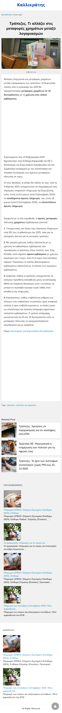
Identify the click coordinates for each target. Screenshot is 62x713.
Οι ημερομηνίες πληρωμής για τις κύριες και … (26, 543)
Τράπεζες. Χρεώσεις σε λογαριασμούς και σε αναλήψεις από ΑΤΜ (37, 430)
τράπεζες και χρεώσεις (26, 405)
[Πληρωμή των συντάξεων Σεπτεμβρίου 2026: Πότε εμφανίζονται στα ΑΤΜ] (12, 602)
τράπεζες (11, 405)
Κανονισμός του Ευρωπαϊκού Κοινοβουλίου (31, 331)
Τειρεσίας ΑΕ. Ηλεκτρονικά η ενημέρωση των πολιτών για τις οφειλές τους (37, 447)
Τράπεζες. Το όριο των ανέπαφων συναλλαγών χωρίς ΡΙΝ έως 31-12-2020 (38, 465)
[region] (31, 125)
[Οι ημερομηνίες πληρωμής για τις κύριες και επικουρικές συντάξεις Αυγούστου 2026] (12, 540)
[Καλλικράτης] (31, 6)
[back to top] (55, 706)
